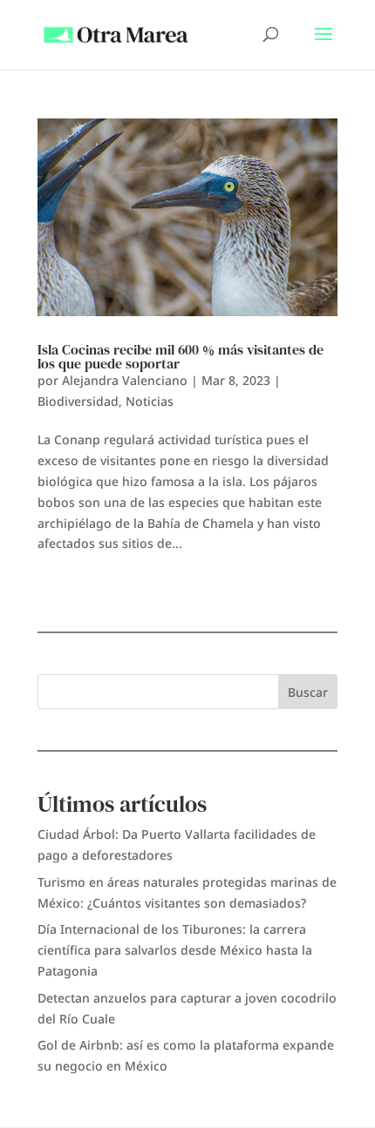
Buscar (308, 692)
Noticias (150, 401)
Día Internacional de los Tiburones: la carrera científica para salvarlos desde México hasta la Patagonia (175, 950)
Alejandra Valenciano (125, 380)
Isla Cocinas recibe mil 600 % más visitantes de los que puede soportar (181, 356)
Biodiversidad (78, 401)
